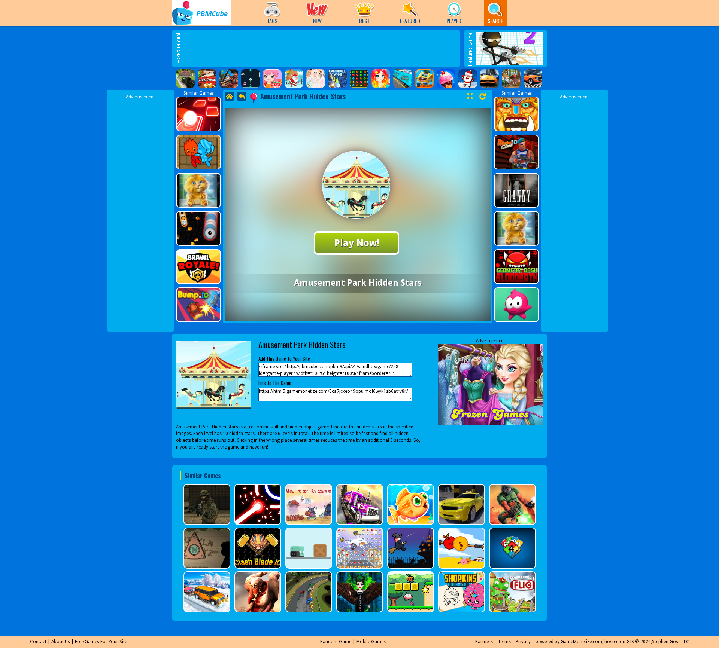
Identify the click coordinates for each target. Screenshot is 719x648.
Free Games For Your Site (101, 641)
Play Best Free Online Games (201, 12)
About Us (60, 641)
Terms (504, 641)
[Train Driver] (185, 78)
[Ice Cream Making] (446, 78)
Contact (38, 641)
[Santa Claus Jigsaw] (294, 78)
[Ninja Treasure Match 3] (359, 78)
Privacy (523, 641)
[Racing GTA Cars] (533, 78)
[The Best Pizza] (272, 78)
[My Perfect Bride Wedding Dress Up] (315, 78)
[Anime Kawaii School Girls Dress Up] (380, 78)
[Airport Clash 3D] (228, 78)
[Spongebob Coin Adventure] (424, 78)
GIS (630, 641)
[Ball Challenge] (250, 78)
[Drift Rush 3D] (489, 78)
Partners (484, 641)
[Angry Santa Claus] (467, 78)
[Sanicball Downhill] (337, 78)
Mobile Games (371, 641)
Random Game (335, 641)
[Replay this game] (482, 96)
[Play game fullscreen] (470, 96)
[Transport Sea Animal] (402, 78)
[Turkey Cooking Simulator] (207, 78)
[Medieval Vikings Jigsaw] (511, 78)
